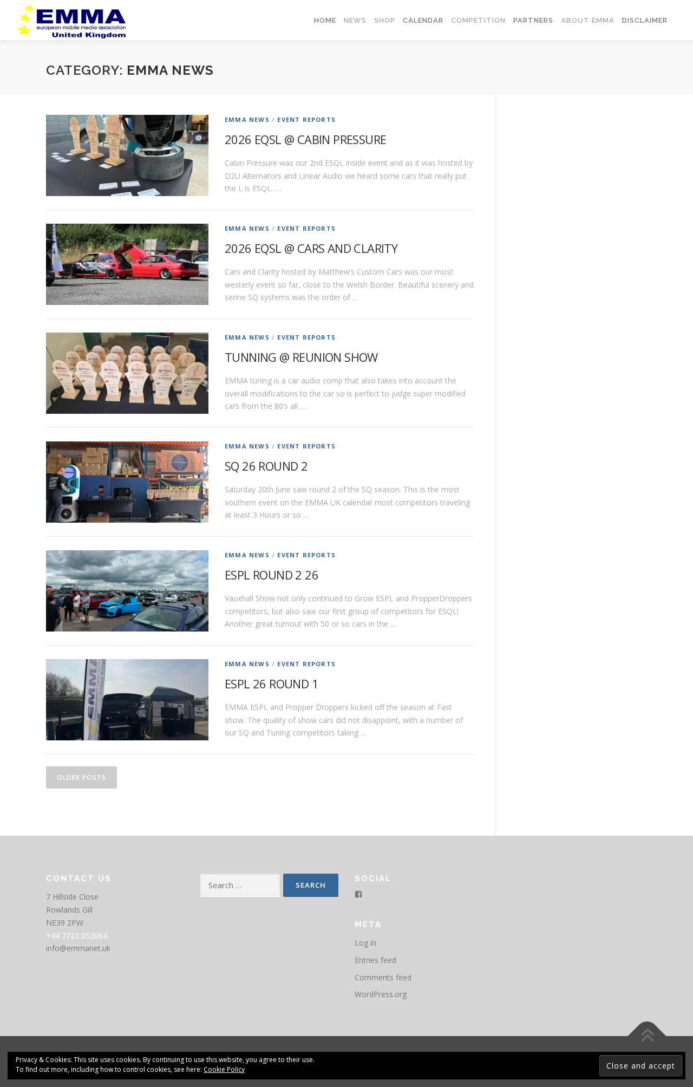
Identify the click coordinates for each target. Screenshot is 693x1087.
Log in (365, 943)
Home (325, 20)
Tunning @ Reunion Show (301, 357)
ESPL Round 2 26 (271, 575)
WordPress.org (381, 994)
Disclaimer (645, 20)
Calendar (423, 20)
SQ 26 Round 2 (266, 466)
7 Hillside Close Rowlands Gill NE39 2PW (72, 909)
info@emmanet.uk (78, 948)
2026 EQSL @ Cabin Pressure (305, 139)
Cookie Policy (224, 1069)
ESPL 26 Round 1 (271, 683)
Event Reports (306, 119)
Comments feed (383, 977)
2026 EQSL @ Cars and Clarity (311, 248)
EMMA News (247, 119)
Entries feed (375, 960)
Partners (533, 20)
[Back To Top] (647, 1036)
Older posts (81, 777)
